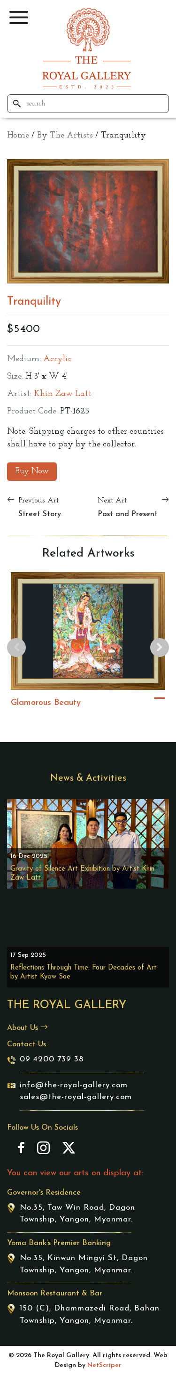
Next (159, 647)
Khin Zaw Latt (63, 394)
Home (18, 135)
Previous (16, 647)
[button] (19, 17)
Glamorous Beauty (46, 703)
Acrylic (57, 359)
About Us (23, 1028)
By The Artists (65, 135)
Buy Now (32, 471)
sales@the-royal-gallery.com (76, 1097)
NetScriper (104, 1365)
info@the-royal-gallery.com (74, 1085)
